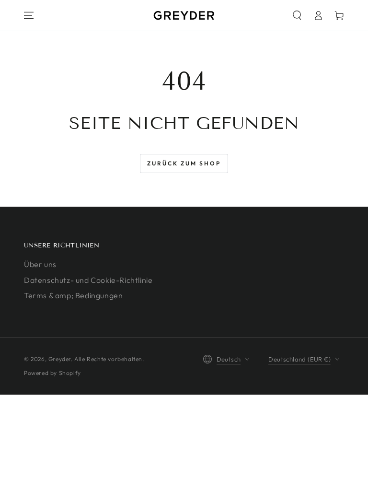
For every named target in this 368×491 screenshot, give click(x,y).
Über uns (40, 264)
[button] (297, 15)
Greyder (59, 358)
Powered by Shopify (52, 372)
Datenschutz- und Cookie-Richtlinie (88, 280)
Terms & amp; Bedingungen (73, 295)
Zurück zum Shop (184, 163)
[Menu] (28, 15)
